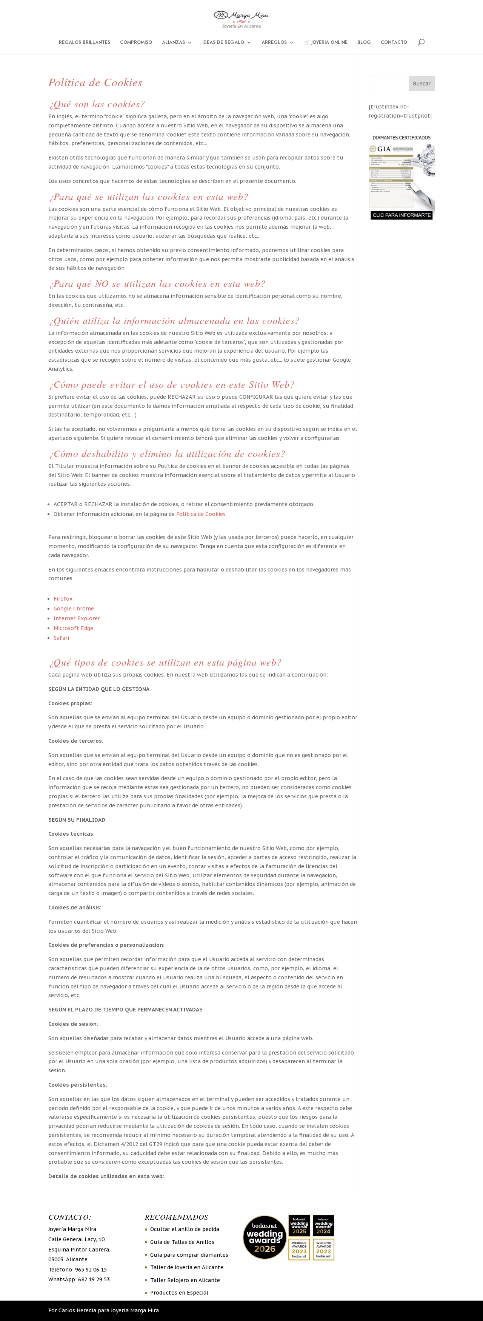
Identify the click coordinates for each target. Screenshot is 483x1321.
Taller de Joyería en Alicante (186, 1267)
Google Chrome (74, 608)
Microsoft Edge (73, 628)
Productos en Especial (179, 1292)
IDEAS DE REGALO (223, 43)
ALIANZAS (173, 43)
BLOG (364, 43)
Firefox (63, 598)
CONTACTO (394, 43)
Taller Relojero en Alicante (185, 1280)
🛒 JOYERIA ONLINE (326, 43)
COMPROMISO (136, 43)
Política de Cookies (201, 514)
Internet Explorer (77, 618)
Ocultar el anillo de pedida (184, 1229)
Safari (61, 638)
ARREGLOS (274, 43)
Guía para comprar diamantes (189, 1254)
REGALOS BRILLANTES (84, 43)
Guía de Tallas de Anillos (182, 1242)
